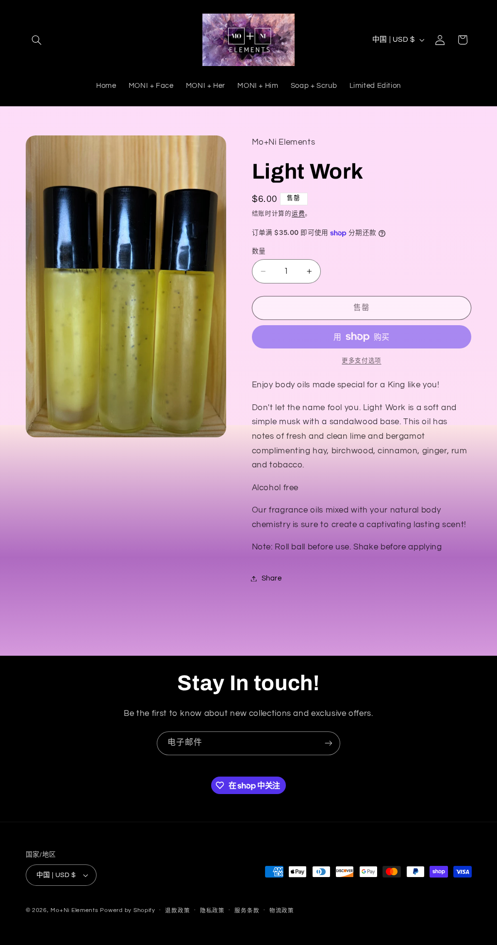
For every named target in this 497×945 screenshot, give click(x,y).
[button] (37, 40)
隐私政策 (212, 910)
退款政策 (177, 910)
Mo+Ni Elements (75, 910)
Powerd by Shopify (127, 910)
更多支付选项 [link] (361, 361)
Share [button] (272, 578)
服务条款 (246, 910)
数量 (259, 251)
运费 (298, 214)
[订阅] (328, 743)
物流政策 (281, 910)
